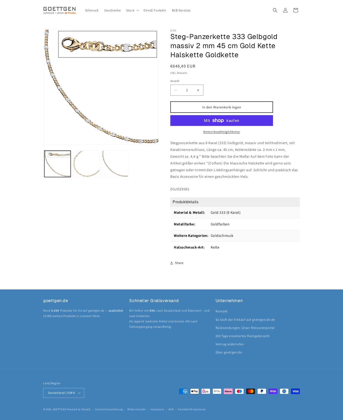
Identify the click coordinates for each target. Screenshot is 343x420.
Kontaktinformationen (192, 409)
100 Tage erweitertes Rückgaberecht (243, 336)
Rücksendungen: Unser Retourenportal (245, 328)
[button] (132, 10)
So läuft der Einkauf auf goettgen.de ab (245, 319)
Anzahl (174, 81)
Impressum (157, 409)
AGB (170, 409)
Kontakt (222, 311)
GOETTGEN (59, 409)
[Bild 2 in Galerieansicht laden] (86, 164)
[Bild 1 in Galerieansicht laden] (57, 164)
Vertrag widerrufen (230, 344)
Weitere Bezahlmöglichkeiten (221, 131)
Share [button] (179, 263)
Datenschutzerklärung (109, 409)
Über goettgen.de (229, 352)
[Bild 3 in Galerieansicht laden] (115, 164)
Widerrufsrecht (136, 409)
